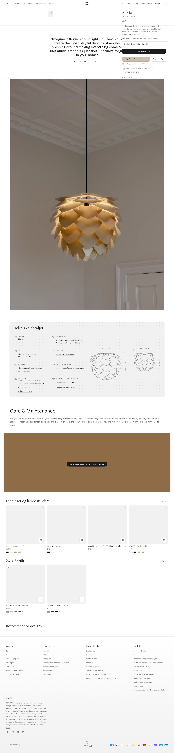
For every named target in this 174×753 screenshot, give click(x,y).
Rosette (15, 546)
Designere (10, 666)
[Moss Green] (15, 611)
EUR (142, 3)
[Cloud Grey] (11, 611)
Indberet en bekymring (143, 682)
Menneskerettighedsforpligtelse (146, 659)
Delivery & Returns (129, 78)
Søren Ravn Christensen (65, 354)
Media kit (90, 663)
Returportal (47, 659)
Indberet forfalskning (142, 678)
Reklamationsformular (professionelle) (101, 678)
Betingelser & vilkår (141, 666)
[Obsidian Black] (19, 611)
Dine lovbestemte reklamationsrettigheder (151, 690)
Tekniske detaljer (139, 38)
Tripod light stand (25, 387)
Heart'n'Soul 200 (17, 606)
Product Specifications (65, 368)
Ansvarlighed (27, 4)
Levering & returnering (143, 651)
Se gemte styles (159, 59)
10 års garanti (139, 670)
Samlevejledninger (50, 666)
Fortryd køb (47, 674)
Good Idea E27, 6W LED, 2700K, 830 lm (107, 546)
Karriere (9, 655)
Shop (9, 4)
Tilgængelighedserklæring (144, 674)
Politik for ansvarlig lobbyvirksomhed (148, 663)
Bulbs (20, 384)
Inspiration (52, 4)
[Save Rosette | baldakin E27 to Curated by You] (40, 540)
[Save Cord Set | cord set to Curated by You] (81, 540)
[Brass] (15, 552)
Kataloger (10, 663)
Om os (8, 651)
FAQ (44, 655)
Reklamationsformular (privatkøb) (56, 663)
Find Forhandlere (12, 674)
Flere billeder (153, 38)
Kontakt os (47, 651)
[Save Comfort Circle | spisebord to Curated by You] (81, 599)
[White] (11, 552)
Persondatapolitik (140, 655)
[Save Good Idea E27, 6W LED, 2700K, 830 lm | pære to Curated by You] (123, 540)
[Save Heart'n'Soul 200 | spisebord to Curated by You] (40, 599)
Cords (26, 384)
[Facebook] (7, 732)
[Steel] (19, 552)
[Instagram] (12, 732)
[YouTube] (17, 732)
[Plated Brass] (142, 552)
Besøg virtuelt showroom (16, 670)
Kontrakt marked (93, 659)
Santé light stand (37, 384)
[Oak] (7, 611)
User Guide (79, 368)
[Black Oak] (56, 611)
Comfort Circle (57, 606)
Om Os (17, 4)
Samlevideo (47, 670)
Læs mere (126, 38)
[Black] (7, 552)
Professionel (41, 4)
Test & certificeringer (94, 670)
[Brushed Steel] (138, 552)
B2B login (90, 655)
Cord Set (54, 546)
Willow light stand (25, 391)
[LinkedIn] (22, 732)
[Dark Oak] (52, 611)
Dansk (149, 3)
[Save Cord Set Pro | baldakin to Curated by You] (164, 540)
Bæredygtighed (12, 659)
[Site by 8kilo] (20, 745)
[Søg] (166, 3)
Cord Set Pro (138, 546)
